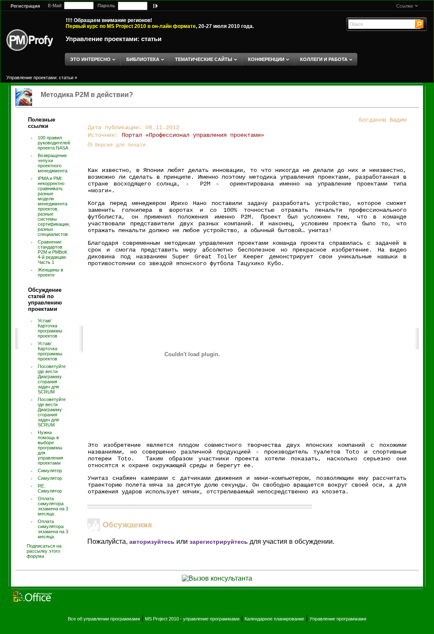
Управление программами (337, 618)
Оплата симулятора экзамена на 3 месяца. (53, 506)
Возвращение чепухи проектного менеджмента (52, 163)
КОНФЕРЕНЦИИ (266, 59)
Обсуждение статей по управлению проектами (45, 299)
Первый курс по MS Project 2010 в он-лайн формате (131, 26)
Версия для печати (120, 145)
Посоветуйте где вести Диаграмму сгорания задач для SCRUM (52, 379)
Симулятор (50, 470)
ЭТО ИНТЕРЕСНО (90, 59)
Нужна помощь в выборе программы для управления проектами (50, 447)
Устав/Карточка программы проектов (50, 328)
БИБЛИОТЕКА (142, 59)
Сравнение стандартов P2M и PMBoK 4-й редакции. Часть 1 (52, 252)
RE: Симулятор (50, 488)
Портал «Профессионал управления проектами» (193, 135)
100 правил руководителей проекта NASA (54, 142)
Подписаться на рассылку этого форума (44, 551)
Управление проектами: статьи (113, 38)
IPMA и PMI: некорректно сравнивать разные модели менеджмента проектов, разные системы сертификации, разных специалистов (54, 206)
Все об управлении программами (104, 618)
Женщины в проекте (50, 272)
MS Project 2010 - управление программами (192, 618)
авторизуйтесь (152, 541)
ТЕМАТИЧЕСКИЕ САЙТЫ (203, 59)
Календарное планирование (274, 618)
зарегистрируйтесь (218, 541)
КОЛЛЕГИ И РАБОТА (324, 59)
